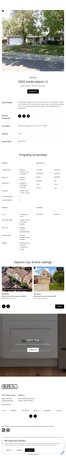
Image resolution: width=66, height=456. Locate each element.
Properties (13, 410)
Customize (19, 450)
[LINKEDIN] (30, 416)
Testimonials (47, 410)
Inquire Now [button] (33, 91)
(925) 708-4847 (6, 398)
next (8, 306)
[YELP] (35, 416)
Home (4, 410)
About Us (36, 410)
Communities (25, 410)
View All (59, 306)
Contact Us (59, 410)
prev (4, 306)
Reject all (9, 450)
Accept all (29, 450)
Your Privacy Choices (33, 454)
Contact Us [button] (33, 350)
